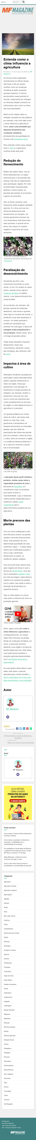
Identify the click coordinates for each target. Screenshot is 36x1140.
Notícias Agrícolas (9, 1036)
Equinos (6, 954)
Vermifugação (8, 1104)
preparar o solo (24, 574)
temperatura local (21, 139)
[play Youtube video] (18, 614)
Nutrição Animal (9, 1040)
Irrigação (7, 1001)
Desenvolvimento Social (11, 933)
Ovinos (6, 1044)
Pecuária (7, 1057)
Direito (6, 937)
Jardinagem (8, 1006)
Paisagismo (7, 1048)
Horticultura (7, 993)
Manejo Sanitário (9, 1010)
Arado (6, 907)
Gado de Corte (8, 976)
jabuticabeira (8, 261)
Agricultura (6, 726)
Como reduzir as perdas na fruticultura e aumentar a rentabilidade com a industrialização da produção (17, 842)
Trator (6, 1095)
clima (12, 148)
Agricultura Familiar (10, 886)
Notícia (6, 1031)
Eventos (6, 959)
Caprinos (7, 920)
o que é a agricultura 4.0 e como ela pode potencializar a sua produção (17, 677)
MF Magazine (12, 708)
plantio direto (17, 570)
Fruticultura (7, 971)
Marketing (7, 1018)
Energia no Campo (10, 950)
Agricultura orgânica (10, 890)
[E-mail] (7, 717)
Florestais (7, 967)
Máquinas (7, 1014)
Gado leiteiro (8, 980)
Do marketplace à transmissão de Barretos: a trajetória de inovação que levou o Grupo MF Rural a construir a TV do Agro (18, 850)
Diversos (7, 942)
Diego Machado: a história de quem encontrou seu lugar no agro (15, 858)
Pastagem (7, 1053)
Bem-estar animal (9, 916)
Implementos (8, 997)
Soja (5, 1083)
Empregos (7, 946)
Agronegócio (8, 895)
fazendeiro (18, 486)
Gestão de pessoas (10, 984)
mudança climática (11, 293)
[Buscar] (23, 2)
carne (8, 354)
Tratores (6, 1100)
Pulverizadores (8, 1065)
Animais (6, 903)
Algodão (6, 899)
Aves (5, 912)
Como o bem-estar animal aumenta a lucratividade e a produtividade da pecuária (17, 864)
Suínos (6, 1087)
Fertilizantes (8, 963)
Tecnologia (7, 1091)
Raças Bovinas (8, 1070)
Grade (6, 989)
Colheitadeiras (8, 929)
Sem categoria (8, 1074)
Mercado (7, 1023)
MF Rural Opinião (9, 1027)
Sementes (7, 1078)
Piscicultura (7, 1061)
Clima (6, 924)
